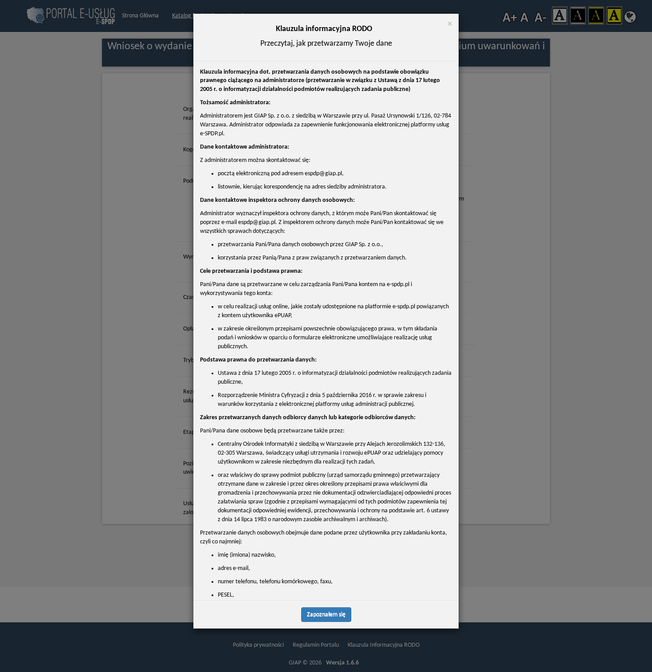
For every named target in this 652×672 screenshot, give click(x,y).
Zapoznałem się (326, 614)
